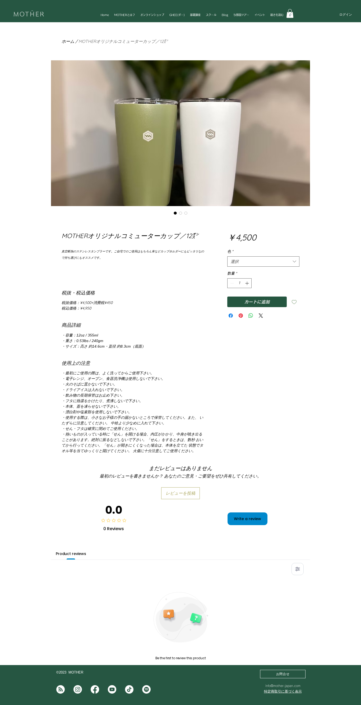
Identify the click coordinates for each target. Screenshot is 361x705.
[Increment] (247, 283)
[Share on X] (261, 315)
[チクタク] (129, 689)
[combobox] (263, 261)
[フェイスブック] (95, 689)
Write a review (247, 518)
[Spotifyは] (146, 689)
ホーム (68, 41)
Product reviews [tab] (71, 553)
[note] (60, 689)
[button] (290, 13)
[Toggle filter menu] (297, 569)
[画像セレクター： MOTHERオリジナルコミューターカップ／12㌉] (175, 213)
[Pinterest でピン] (241, 315)
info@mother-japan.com (282, 685)
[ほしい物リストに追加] (294, 302)
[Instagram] (77, 689)
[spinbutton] (239, 283)
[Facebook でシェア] (231, 315)
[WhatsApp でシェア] (251, 315)
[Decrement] (231, 283)
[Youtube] (112, 689)
